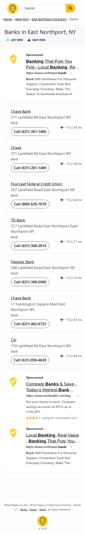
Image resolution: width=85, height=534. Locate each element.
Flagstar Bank (22, 261)
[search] (70, 8)
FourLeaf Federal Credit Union (36, 183)
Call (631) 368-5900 (30, 281)
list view (17, 40)
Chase (16, 147)
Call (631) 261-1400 (30, 131)
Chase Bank (21, 111)
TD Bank (18, 220)
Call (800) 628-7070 (30, 204)
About (23, 509)
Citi (13, 339)
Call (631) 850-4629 (30, 360)
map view (38, 40)
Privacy (33, 509)
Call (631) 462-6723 (30, 323)
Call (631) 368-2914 (30, 245)
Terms (42, 509)
